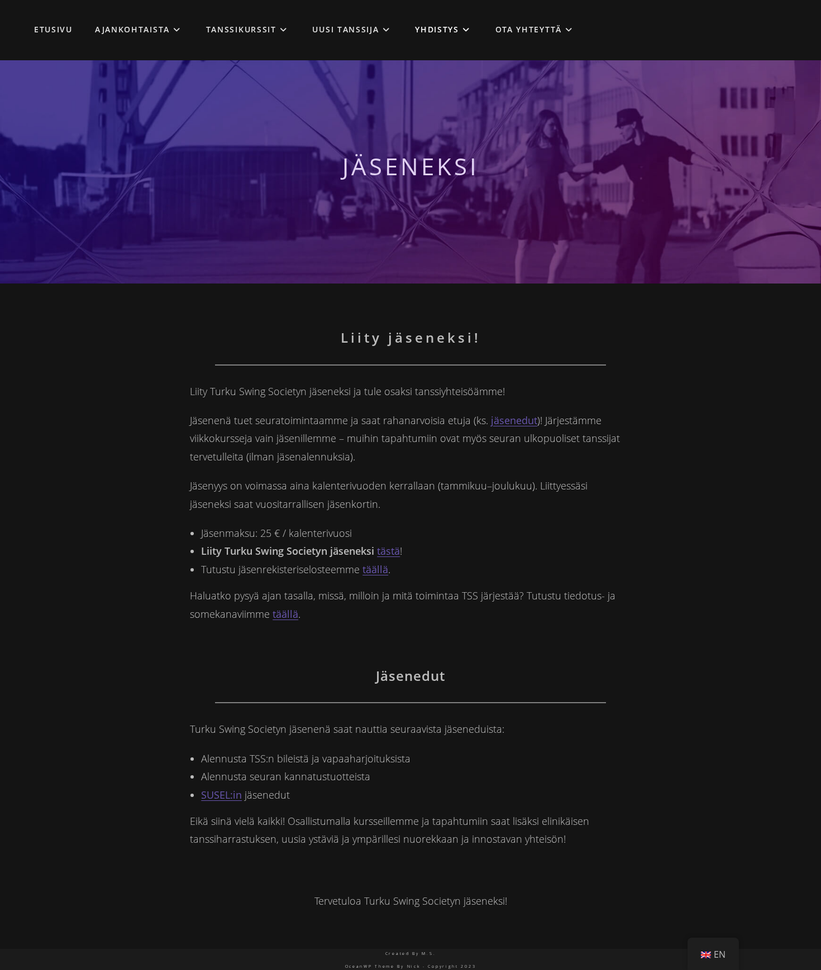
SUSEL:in (221, 794)
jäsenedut (514, 420)
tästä (388, 551)
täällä (375, 569)
